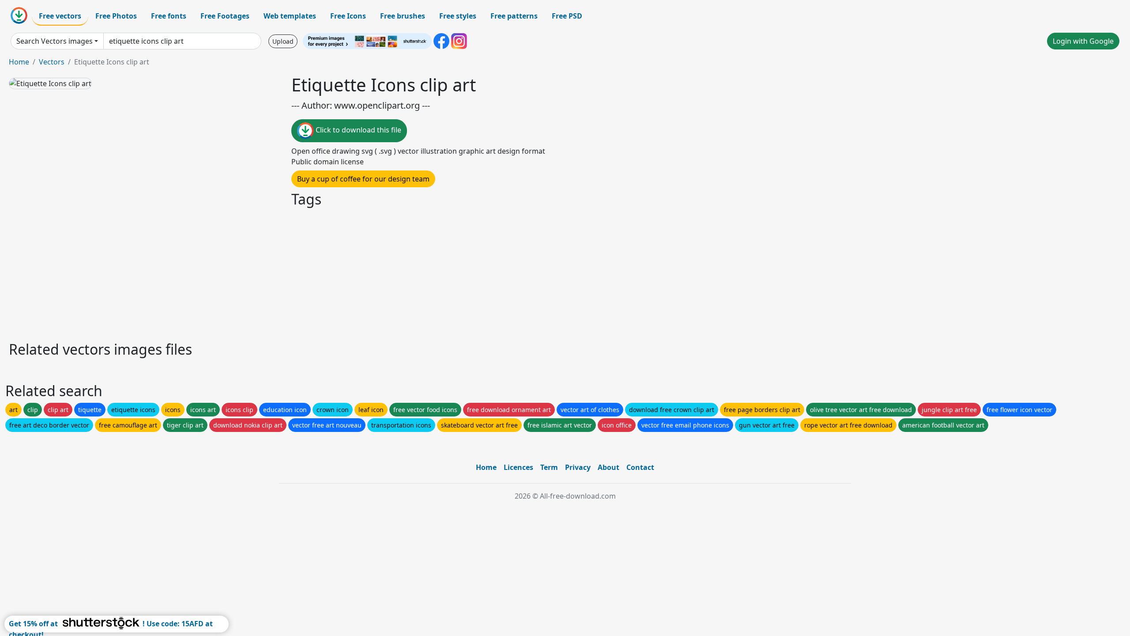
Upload (283, 41)
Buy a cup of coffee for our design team (363, 179)
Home (19, 62)
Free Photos (116, 16)
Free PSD (567, 16)
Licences (518, 467)
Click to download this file (357, 130)
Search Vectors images (54, 41)
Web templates (290, 16)
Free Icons (348, 16)
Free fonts (168, 16)
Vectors (51, 62)
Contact (640, 467)
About (608, 467)
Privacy (578, 467)
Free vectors (60, 16)
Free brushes (402, 16)
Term (549, 467)
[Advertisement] (273, 273)
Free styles (457, 16)
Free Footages (224, 16)
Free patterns (514, 16)
